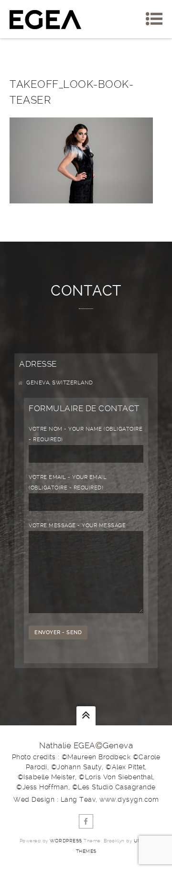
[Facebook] (86, 821)
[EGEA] (45, 19)
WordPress (66, 840)
